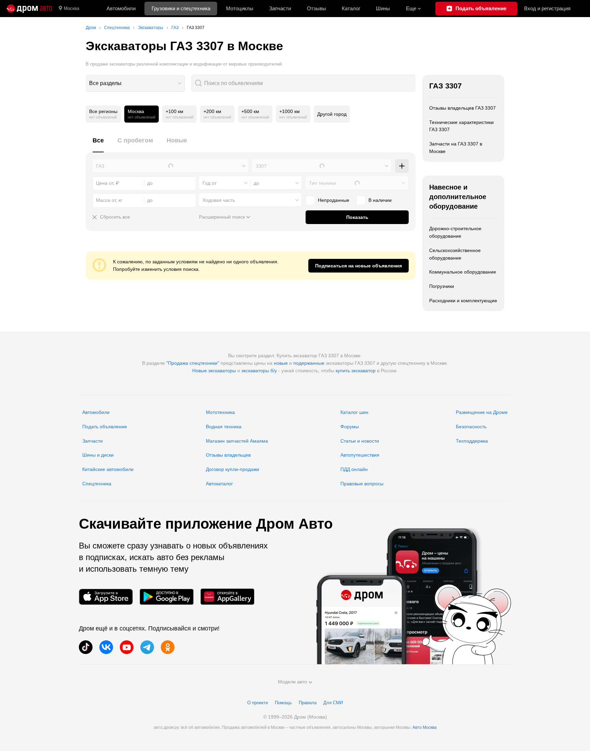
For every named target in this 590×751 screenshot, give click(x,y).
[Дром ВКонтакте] (106, 647)
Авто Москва (424, 727)
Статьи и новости (359, 441)
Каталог (351, 8)
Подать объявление (104, 426)
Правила (308, 702)
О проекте (257, 702)
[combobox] (135, 83)
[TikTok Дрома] (86, 647)
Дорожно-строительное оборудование (455, 232)
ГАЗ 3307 (445, 86)
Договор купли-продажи (232, 469)
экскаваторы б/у (259, 370)
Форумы (349, 426)
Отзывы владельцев (228, 455)
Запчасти (280, 8)
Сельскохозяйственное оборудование (455, 254)
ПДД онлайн (354, 469)
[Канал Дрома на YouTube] (127, 647)
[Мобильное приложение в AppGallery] (227, 596)
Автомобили (121, 8)
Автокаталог (219, 483)
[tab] (98, 144)
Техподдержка (472, 441)
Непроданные (333, 200)
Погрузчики (441, 286)
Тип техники (322, 183)
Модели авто (292, 681)
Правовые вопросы (361, 483)
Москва (71, 8)
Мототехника (220, 412)
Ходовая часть (218, 200)
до (256, 183)
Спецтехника (96, 483)
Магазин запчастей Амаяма (237, 441)
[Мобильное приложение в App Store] (106, 596)
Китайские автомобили (108, 469)
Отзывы (316, 8)
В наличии (380, 200)
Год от (209, 183)
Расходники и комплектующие (463, 300)
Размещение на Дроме (482, 412)
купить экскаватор (356, 370)
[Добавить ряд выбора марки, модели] (402, 166)
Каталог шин (354, 412)
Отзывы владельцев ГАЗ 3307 (462, 108)
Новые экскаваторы (214, 370)
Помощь (283, 702)
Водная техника (223, 426)
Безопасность (471, 426)
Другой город (332, 114)
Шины (383, 8)
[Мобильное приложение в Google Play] (167, 596)
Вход (547, 8)
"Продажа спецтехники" (192, 363)
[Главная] (29, 8)
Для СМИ (333, 702)
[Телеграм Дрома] (147, 647)
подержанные (308, 363)
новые (281, 363)
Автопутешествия (359, 455)
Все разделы (105, 83)
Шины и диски (98, 455)
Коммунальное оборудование (462, 272)
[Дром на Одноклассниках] (167, 647)
